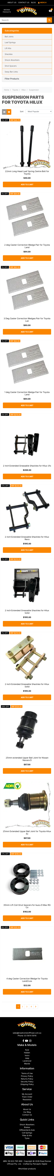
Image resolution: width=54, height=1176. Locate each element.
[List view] (9, 112)
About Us (27, 1109)
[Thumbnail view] (4, 112)
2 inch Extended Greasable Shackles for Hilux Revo (27, 538)
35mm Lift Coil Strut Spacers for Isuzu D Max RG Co (27, 906)
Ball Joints (9, 36)
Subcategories (12, 31)
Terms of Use (27, 1073)
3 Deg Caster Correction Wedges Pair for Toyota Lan (27, 319)
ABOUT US (11, 2)
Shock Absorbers (12, 60)
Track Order (27, 1097)
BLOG (33, 2)
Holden (27, 1052)
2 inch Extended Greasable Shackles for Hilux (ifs (27, 466)
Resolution (27, 1099)
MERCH (43, 2)
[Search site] (49, 20)
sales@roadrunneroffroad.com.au (27, 1033)
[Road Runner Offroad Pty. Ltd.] (27, 9)
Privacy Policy (27, 1076)
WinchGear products (27, 1169)
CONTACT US (23, 2)
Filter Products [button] (12, 79)
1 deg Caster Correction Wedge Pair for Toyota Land (27, 393)
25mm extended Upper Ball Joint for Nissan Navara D (27, 759)
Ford (27, 1050)
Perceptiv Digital (40, 1164)
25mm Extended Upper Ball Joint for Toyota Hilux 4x (27, 832)
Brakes (27, 1127)
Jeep (27, 1058)
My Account (27, 1094)
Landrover (27, 1061)
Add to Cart (27, 184)
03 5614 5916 (30, 1035)
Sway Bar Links (11, 72)
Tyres (27, 1138)
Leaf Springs (10, 42)
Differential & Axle (27, 1130)
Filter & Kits (27, 1135)
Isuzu (27, 1055)
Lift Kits (8, 48)
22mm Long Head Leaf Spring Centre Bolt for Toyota (27, 172)
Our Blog (27, 1112)
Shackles (8, 54)
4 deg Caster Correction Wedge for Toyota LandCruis (27, 979)
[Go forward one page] (35, 1006)
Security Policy (27, 1081)
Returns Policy (27, 1079)
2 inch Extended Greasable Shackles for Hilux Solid (27, 611)
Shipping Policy (27, 1084)
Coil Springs (27, 1133)
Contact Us (27, 1115)
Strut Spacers (11, 66)
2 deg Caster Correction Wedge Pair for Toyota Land (27, 246)
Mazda (27, 1063)
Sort (21, 111)
